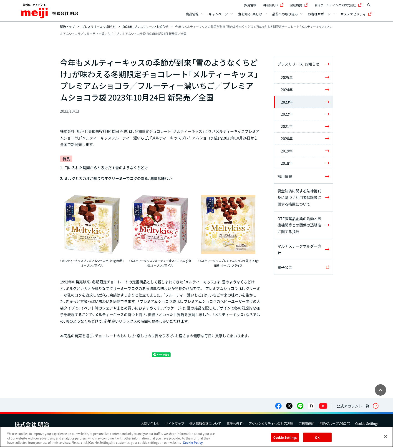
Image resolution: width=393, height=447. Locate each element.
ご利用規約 (306, 423)
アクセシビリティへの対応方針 (271, 423)
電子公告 (233, 423)
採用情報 (250, 5)
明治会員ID (270, 5)
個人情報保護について (205, 423)
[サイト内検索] (369, 5)
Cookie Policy (193, 442)
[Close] (386, 436)
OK (317, 437)
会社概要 (296, 5)
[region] (196, 437)
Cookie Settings (366, 423)
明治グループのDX (333, 423)
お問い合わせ (150, 423)
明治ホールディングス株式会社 (335, 5)
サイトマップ (174, 423)
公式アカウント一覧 (353, 406)
